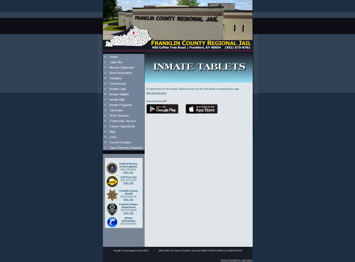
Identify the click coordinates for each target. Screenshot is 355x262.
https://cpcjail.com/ (156, 93)
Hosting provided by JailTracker (237, 260)
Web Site (128, 172)
